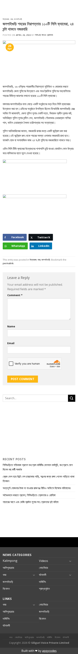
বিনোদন (6, 589)
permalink (8, 263)
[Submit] (71, 398)
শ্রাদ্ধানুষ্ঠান (44, 589)
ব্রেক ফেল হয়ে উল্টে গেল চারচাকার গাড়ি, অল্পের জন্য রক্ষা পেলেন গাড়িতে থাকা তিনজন (38, 479)
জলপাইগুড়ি (18, 19)
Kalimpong (10, 561)
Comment (14, 295)
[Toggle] (70, 561)
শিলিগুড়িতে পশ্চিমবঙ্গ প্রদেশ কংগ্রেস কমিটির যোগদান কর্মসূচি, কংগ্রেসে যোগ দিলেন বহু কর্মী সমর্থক (38, 467)
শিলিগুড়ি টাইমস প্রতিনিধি (44, 35)
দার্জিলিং (42, 582)
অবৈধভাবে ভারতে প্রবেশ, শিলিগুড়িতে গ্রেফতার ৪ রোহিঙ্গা (29, 495)
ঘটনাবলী (42, 575)
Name (11, 326)
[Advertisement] (25, 428)
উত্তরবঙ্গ (6, 19)
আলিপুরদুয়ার (8, 568)
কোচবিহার (43, 568)
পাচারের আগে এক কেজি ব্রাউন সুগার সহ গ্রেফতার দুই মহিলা (30, 502)
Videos (43, 561)
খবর (11, 19)
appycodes (49, 651)
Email (10, 343)
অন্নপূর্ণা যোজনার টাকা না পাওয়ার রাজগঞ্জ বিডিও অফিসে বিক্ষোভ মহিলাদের (36, 488)
